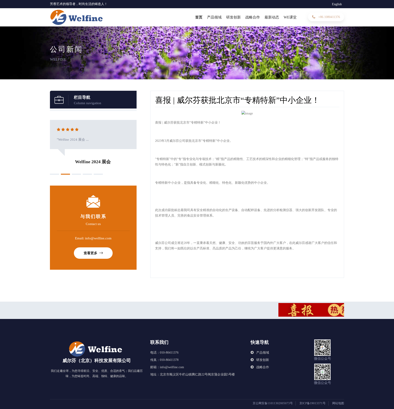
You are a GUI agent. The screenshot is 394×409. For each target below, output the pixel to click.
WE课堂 (290, 17)
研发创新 (233, 17)
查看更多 (91, 253)
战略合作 (252, 17)
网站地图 (338, 403)
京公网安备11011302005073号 (273, 403)
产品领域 (214, 17)
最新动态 (271, 17)
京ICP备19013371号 (312, 403)
